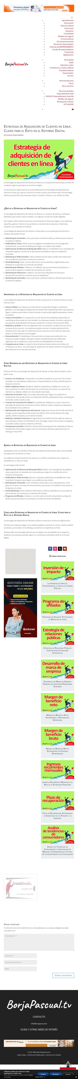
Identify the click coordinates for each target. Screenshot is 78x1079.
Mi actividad (69, 60)
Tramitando (69, 52)
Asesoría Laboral (67, 26)
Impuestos (69, 31)
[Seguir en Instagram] (55, 549)
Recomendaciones (66, 81)
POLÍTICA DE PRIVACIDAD (36, 1055)
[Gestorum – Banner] (20, 608)
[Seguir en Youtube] (65, 549)
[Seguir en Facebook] (50, 549)
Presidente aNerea (66, 70)
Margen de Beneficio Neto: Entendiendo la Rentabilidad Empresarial (57, 717)
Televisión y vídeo (67, 65)
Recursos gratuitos (66, 91)
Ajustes (68, 1074)
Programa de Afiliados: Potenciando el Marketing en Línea (57, 618)
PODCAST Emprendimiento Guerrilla (60, 96)
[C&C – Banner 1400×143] (39, 9)
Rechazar (56, 1074)
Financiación (69, 23)
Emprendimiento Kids (65, 94)
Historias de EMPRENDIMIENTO (62, 47)
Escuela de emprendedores (63, 49)
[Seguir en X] (60, 549)
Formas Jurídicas (67, 39)
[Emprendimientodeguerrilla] (20, 575)
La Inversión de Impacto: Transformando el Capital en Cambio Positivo (57, 586)
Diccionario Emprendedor (64, 44)
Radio (71, 62)
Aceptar (43, 1074)
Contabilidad (69, 34)
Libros (71, 83)
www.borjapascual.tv (43, 1052)
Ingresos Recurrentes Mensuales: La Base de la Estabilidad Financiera (57, 783)
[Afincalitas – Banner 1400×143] (39, 1044)
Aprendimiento (68, 20)
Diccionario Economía (65, 41)
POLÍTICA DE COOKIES (53, 1055)
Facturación (69, 28)
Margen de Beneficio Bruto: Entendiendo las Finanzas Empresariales (57, 751)
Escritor (71, 76)
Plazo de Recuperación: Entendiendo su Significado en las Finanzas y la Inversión (57, 815)
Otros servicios (68, 86)
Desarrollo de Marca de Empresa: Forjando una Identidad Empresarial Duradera (57, 684)
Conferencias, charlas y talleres (62, 68)
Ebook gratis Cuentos (65, 102)
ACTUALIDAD (69, 104)
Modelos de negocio (66, 36)
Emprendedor (68, 73)
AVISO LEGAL (21, 1055)
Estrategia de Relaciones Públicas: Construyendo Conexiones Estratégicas (57, 650)
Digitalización (68, 55)
